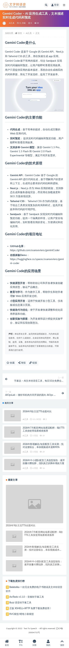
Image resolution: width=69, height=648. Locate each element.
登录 (56, 5)
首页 (20, 33)
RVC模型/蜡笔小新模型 (21, 614)
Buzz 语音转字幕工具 (20, 603)
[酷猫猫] (4, 23)
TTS (20, 645)
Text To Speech (30, 628)
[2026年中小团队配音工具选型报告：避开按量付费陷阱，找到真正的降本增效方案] (12, 464)
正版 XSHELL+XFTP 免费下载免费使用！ (30, 608)
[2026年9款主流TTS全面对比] (12, 415)
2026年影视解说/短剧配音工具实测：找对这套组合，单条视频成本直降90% (43, 550)
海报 (23, 363)
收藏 (12, 363)
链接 (34, 363)
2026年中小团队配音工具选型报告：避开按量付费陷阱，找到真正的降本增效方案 (43, 564)
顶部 (62, 645)
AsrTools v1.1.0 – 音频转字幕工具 (26, 597)
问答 (34, 645)
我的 (48, 645)
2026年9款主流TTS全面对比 (37, 411)
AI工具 (11, 23)
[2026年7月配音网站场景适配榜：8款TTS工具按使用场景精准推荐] (12, 432)
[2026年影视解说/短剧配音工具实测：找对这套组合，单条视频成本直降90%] (12, 448)
